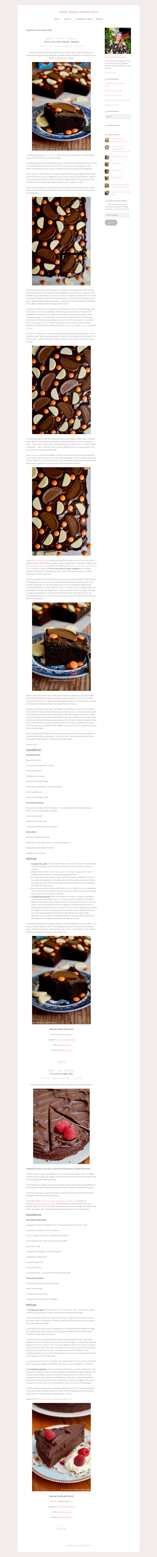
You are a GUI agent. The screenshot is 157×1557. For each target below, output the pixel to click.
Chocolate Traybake (42, 560)
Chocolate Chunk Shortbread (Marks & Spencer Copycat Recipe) (120, 149)
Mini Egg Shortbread (112, 105)
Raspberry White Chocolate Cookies (117, 100)
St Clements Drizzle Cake (113, 95)
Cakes (59, 1071)
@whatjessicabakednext (65, 1040)
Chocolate (60, 38)
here (71, 1034)
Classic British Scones (119, 156)
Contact (68, 19)
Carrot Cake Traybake (37, 566)
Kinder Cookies (117, 177)
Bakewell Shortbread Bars (114, 91)
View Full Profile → (111, 73)
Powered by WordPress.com (78, 1545)
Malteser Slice (116, 163)
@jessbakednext (64, 1045)
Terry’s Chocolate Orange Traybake (61, 42)
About (57, 19)
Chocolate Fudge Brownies (44, 1204)
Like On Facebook (114, 125)
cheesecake (70, 325)
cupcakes (84, 325)
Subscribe (111, 222)
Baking (49, 38)
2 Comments (79, 46)
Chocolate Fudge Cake (61, 1074)
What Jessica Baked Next (78, 12)
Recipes (99, 19)
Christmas (72, 38)
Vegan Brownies (50, 155)
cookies (29, 328)
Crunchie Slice (117, 170)
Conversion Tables (83, 19)
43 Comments (77, 1078)
